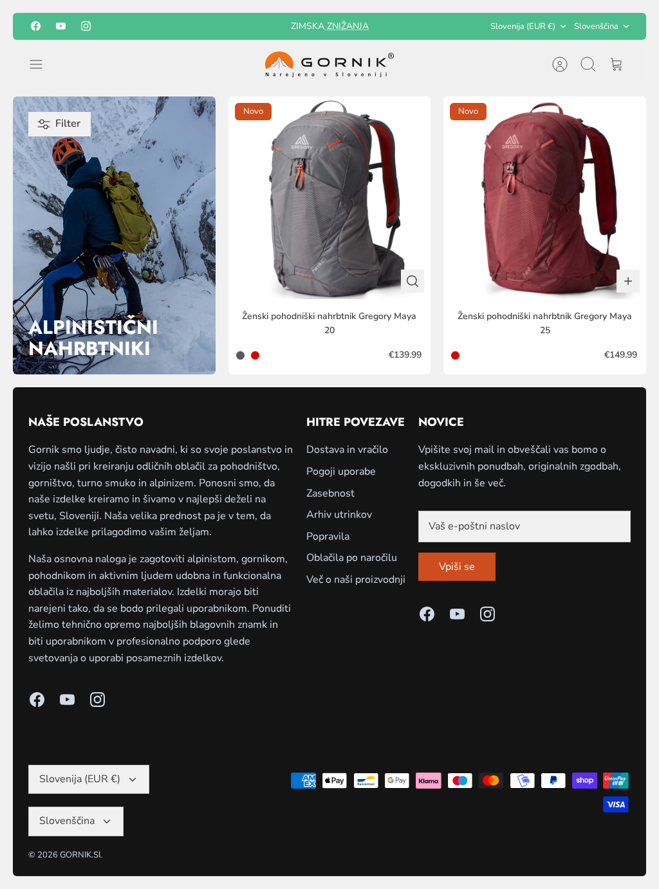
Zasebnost (330, 493)
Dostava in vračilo (347, 450)
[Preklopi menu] (42, 64)
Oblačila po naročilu (351, 558)
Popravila (327, 536)
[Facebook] (35, 26)
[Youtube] (60, 26)
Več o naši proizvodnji (355, 580)
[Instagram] (85, 26)
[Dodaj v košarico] (628, 281)
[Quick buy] (412, 281)
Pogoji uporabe (341, 471)
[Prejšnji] (232, 26)
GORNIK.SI (80, 855)
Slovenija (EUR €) (522, 26)
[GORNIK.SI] (329, 64)
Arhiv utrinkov (339, 515)
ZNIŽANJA (346, 26)
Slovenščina (596, 26)
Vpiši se (457, 567)
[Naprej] (426, 26)
